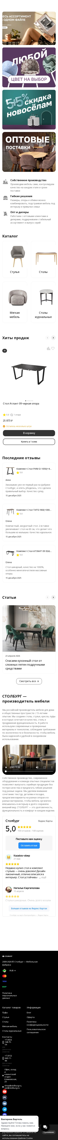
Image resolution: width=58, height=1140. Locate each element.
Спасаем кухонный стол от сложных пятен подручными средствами (25, 664)
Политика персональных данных (9, 995)
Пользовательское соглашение (36, 1031)
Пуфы (5, 1012)
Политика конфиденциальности (37, 1023)
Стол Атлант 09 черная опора (21, 403)
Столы (5, 1021)
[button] (20, 42)
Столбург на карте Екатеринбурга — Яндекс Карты (29, 915)
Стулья (5, 1017)
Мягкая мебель (9, 1026)
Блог (29, 1012)
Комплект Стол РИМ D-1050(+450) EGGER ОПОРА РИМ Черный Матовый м (34, 468)
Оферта (30, 1017)
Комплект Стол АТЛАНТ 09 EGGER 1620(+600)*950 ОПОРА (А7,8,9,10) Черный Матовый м (34, 551)
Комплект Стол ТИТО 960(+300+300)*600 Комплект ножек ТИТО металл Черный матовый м (34, 509)
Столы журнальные (11, 1030)
